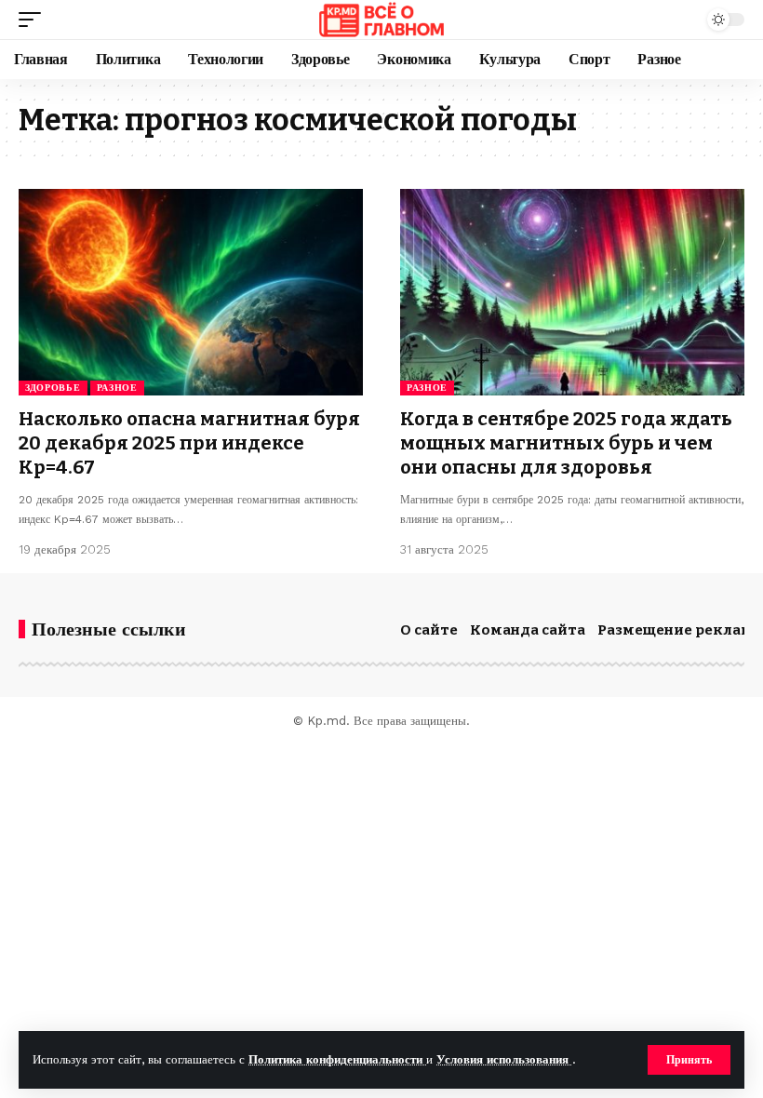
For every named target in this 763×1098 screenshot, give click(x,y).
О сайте (429, 630)
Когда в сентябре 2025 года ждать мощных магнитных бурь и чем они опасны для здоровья (566, 443)
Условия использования (504, 1059)
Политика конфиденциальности (337, 1059)
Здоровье (53, 387)
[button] (689, 1060)
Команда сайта (527, 630)
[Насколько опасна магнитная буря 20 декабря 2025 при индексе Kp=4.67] (191, 292)
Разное (117, 387)
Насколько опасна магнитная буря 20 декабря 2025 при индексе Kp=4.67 (189, 443)
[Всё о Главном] (381, 19)
